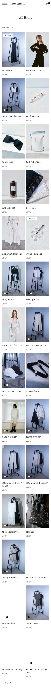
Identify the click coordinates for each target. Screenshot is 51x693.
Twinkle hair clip (34, 253)
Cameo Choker (33, 391)
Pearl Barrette (32, 116)
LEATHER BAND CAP (11, 391)
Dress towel (31, 207)
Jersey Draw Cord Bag (12, 669)
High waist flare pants (12, 253)
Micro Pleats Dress (11, 531)
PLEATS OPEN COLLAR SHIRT (36, 671)
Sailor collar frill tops (36, 70)
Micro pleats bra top (11, 116)
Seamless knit (8, 623)
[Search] (43, 4)
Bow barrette (8, 162)
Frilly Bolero (8, 299)
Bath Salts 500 (8, 207)
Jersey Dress (8, 70)
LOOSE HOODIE (33, 437)
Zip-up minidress (10, 577)
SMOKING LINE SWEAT (37, 482)
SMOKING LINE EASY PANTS (12, 484)
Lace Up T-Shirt (33, 299)
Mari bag (30, 531)
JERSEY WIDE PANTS (36, 345)
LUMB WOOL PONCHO (36, 577)
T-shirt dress (32, 623)
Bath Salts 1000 (33, 162)
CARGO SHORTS (9, 437)
